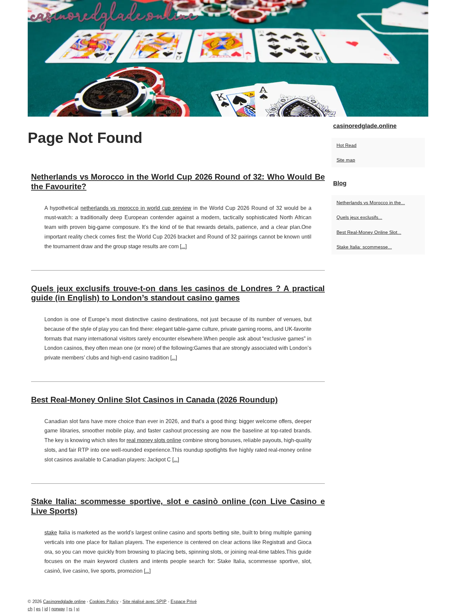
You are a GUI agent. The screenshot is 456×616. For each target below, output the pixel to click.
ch (30, 608)
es (38, 608)
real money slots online (154, 440)
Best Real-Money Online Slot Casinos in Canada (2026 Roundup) (154, 399)
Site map (345, 160)
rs (70, 608)
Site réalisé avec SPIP (145, 601)
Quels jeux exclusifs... (359, 217)
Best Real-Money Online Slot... (368, 232)
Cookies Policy (104, 601)
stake (50, 532)
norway (58, 608)
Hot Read (346, 145)
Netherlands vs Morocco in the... (370, 202)
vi (77, 608)
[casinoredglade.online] (228, 58)
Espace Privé (184, 601)
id (46, 608)
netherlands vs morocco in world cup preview (135, 208)
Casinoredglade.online (64, 601)
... (183, 246)
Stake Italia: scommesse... (364, 247)
